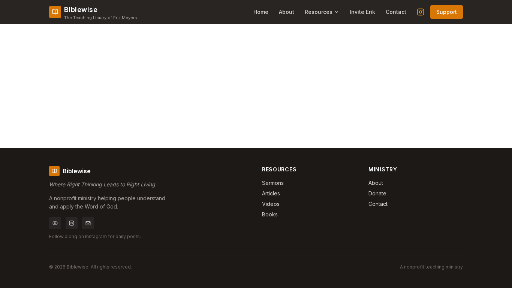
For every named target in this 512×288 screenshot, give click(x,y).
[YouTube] (55, 223)
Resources (318, 12)
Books (270, 214)
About (286, 12)
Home (260, 12)
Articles (271, 193)
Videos (271, 204)
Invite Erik (362, 12)
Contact (396, 12)
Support (446, 12)
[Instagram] (420, 12)
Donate (377, 193)
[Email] (88, 223)
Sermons (273, 183)
